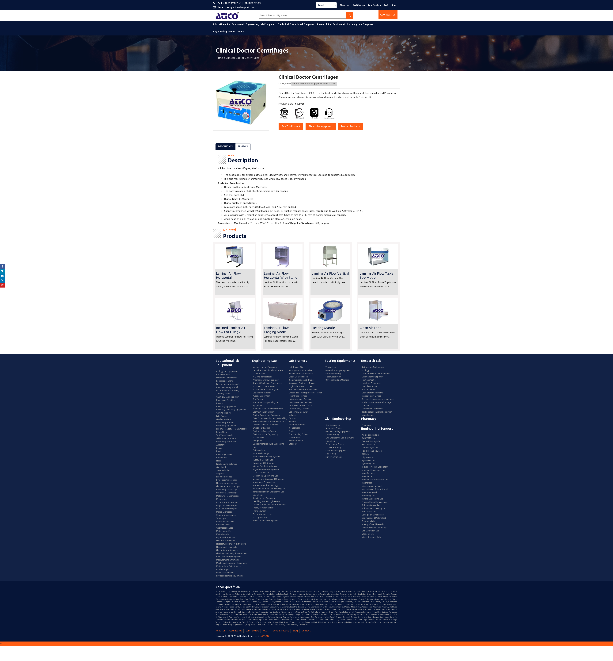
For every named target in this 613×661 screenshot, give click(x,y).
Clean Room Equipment (372, 377)
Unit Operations (260, 517)
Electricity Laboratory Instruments (231, 544)
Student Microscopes (225, 515)
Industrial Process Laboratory (375, 467)
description (225, 147)
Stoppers (220, 473)
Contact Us (388, 15)
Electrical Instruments (225, 540)
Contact (306, 631)
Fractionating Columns (226, 464)
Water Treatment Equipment (265, 520)
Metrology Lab (368, 495)
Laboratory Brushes (225, 422)
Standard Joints (223, 470)
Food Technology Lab (372, 451)
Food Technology (261, 453)
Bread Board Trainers (298, 377)
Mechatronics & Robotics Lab (375, 489)
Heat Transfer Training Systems (266, 456)
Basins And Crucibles (225, 400)
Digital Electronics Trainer (300, 386)
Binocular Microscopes (226, 480)
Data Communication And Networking (270, 418)
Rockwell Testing (333, 373)
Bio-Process (258, 399)
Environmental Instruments (228, 384)
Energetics (257, 440)
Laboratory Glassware (226, 441)
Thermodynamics (260, 511)
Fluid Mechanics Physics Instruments (232, 553)
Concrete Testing (333, 447)
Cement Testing (332, 434)
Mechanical (367, 483)
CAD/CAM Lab (368, 438)
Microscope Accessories (227, 502)
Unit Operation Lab (370, 531)
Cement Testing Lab (371, 441)
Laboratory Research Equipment (376, 373)
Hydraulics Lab (368, 460)
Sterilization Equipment (372, 409)
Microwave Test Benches (300, 402)
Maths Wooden (223, 534)
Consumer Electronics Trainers (302, 383)
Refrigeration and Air (371, 505)
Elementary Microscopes (227, 483)
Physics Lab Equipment (226, 537)
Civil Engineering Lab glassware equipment (339, 439)
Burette (219, 451)
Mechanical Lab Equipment (265, 367)
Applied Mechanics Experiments (267, 383)
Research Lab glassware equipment (378, 399)
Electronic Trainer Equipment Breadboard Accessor (266, 426)
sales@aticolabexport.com (239, 7)
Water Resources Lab (371, 537)
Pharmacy (366, 425)
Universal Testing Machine (337, 380)
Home (219, 58)
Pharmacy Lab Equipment (361, 24)
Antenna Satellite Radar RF (301, 373)
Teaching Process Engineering (266, 501)
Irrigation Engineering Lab (373, 470)
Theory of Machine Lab (263, 508)
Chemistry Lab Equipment (227, 397)
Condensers (221, 457)
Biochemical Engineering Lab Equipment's (266, 404)
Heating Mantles (369, 380)
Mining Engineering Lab (372, 499)
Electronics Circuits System (264, 431)
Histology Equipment (371, 383)
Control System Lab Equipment (266, 415)
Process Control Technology (265, 485)
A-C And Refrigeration (262, 377)
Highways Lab (368, 457)
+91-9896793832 (252, 3)
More (241, 32)
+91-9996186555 (232, 3)
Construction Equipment (336, 450)
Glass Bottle (221, 467)
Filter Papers (221, 416)
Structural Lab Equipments (264, 498)
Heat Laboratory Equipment (228, 556)
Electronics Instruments (226, 547)
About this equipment (321, 126)
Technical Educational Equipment (297, 24)
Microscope (221, 499)
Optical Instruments (225, 572)
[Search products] (349, 15)
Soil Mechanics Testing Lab (374, 508)
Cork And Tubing (223, 413)
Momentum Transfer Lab (264, 482)
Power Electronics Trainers (301, 405)
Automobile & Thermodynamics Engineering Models (267, 391)
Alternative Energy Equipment (266, 380)
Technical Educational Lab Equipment (270, 504)
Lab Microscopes (224, 477)
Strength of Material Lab (373, 515)
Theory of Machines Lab (373, 524)
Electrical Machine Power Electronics (269, 421)
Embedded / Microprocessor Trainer (305, 393)
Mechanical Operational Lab (265, 476)
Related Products (350, 126)
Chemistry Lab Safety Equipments (231, 409)
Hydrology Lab (368, 463)
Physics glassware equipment (229, 576)
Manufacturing (368, 473)
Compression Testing (334, 444)
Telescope (221, 518)
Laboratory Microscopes (227, 493)
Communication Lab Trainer (301, 380)
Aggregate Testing (333, 428)
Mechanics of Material (372, 486)
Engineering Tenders (225, 32)
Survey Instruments (333, 457)
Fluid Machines (259, 450)
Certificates (359, 5)
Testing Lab (330, 367)
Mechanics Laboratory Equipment (231, 563)
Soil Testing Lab (369, 511)
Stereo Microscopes (225, 512)
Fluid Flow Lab (368, 444)
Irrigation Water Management (266, 469)
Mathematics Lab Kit (225, 521)
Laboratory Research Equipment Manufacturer (314, 84)
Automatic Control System (264, 386)
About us (220, 631)
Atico (265, 636)
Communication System (263, 412)
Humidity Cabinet (369, 386)
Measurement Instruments (227, 560)
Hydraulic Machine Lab (263, 460)
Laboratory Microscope (227, 489)
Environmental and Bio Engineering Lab (268, 445)
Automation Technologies (373, 367)
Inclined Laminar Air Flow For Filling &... (230, 330)
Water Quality (368, 534)
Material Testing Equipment (337, 370)
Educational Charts (224, 381)
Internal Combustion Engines (265, 466)
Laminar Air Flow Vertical (330, 274)
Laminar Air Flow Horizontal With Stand (280, 276)
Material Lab (367, 476)
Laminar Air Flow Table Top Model (377, 276)
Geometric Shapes (224, 528)
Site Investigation (333, 377)
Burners (219, 403)
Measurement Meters (371, 396)
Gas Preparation (223, 419)
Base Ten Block (223, 524)
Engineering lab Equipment (261, 24)
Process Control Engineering (374, 502)
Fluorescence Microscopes (228, 486)
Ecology (365, 370)
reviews (243, 147)
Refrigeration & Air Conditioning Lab (269, 488)
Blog (393, 5)
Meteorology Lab (370, 492)
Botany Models (223, 374)
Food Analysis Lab (370, 448)
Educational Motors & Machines (303, 389)
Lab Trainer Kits (296, 367)
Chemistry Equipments (226, 406)
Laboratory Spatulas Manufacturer (231, 429)
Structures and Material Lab (374, 518)
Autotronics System (261, 396)
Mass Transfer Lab (261, 472)
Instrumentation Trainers (300, 399)
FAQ (386, 5)
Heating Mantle (323, 328)
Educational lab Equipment (229, 24)
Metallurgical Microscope (227, 496)
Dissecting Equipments (226, 378)
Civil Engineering (333, 425)
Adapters (220, 445)
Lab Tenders (374, 5)
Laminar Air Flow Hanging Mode (276, 330)
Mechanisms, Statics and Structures (268, 479)
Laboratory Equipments (372, 393)
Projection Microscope (226, 505)
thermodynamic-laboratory (374, 527)
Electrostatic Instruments (227, 550)
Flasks (218, 461)
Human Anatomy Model (227, 387)
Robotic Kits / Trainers (299, 409)
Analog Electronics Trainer (301, 370)
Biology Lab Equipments (227, 371)
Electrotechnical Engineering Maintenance (265, 436)
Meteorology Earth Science (228, 566)
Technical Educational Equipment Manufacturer (268, 372)
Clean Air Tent (370, 328)
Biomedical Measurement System (268, 409)
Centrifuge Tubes (224, 454)
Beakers (219, 448)
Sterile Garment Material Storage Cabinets (376, 404)
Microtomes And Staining (227, 390)
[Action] (2, 267)
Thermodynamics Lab (262, 514)
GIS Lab (365, 454)
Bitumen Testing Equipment (337, 431)
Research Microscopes (226, 509)
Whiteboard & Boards (226, 438)
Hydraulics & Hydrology (263, 463)
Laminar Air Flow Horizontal (228, 276)
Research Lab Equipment (331, 24)
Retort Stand (221, 432)
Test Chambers (368, 389)
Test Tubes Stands (224, 435)
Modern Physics (223, 569)
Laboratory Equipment (226, 425)
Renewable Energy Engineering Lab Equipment (268, 493)
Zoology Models (223, 394)
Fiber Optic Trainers (298, 396)
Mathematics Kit (223, 531)
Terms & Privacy (280, 631)
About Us (344, 5)
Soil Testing (330, 454)
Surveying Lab (368, 521)
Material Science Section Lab (375, 479)
